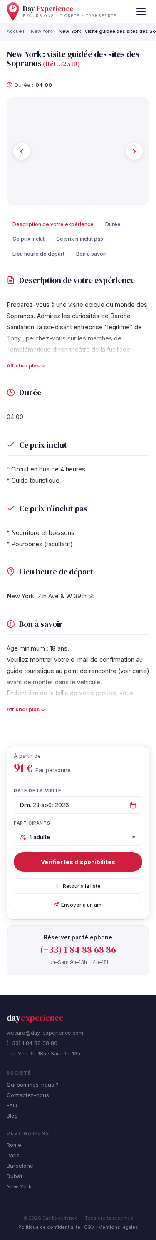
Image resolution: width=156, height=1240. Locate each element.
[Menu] (141, 11)
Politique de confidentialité (49, 1227)
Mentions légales (118, 1227)
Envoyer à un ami (82, 905)
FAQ (12, 1105)
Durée (113, 224)
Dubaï (14, 1176)
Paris (13, 1155)
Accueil (15, 31)
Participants (32, 823)
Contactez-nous (28, 1095)
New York (41, 31)
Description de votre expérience (53, 224)
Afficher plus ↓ (26, 365)
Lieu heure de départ (38, 254)
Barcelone (20, 1165)
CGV (89, 1227)
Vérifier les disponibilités (78, 861)
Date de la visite (37, 791)
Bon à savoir (91, 254)
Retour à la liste (82, 886)
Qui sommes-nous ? (33, 1084)
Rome (14, 1144)
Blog (12, 1115)
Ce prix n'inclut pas (79, 239)
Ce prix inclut (28, 239)
